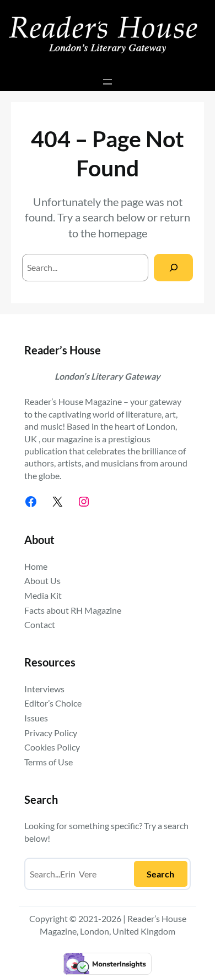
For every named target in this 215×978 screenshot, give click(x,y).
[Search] (173, 267)
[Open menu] (107, 81)
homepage (122, 233)
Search (160, 874)
